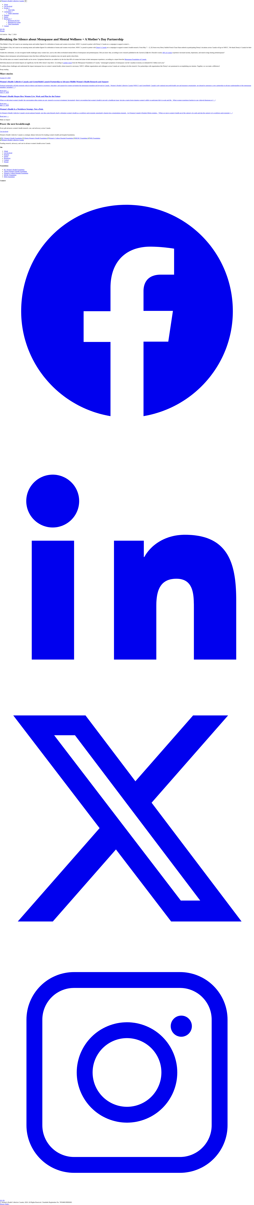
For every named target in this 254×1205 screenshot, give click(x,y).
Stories (6, 17)
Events (6, 8)
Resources (7, 19)
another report (67, 63)
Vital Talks (11, 10)
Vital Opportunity (13, 24)
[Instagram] (127, 1199)
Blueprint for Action (14, 22)
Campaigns (7, 11)
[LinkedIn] (127, 691)
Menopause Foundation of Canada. (136, 59)
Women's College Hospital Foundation (16, 173)
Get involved (4, 131)
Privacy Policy (4, 1204)
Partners (6, 15)
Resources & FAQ (14, 20)
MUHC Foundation (10, 175)
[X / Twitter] (127, 945)
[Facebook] (127, 437)
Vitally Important (13, 13)
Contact (6, 26)
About (6, 4)
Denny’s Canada (101, 47)
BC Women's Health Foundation (14, 169)
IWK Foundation (9, 177)
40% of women (167, 52)
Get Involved (8, 6)
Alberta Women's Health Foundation (15, 171)
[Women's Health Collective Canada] (12, 1)
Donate (2, 31)
